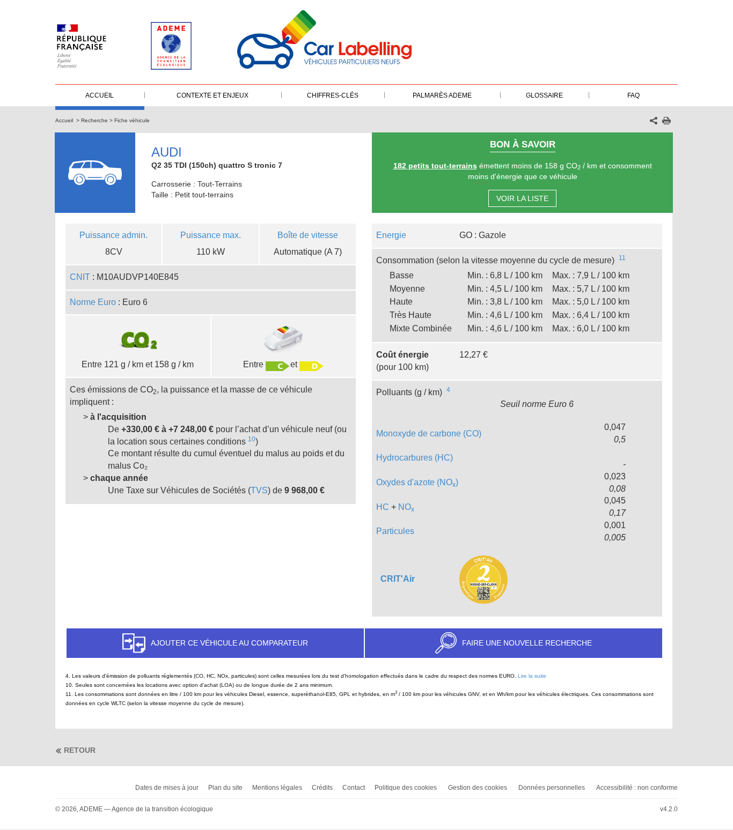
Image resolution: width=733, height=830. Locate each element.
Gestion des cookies (477, 787)
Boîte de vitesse (307, 235)
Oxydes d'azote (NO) (417, 482)
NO (406, 507)
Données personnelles (551, 787)
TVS (259, 490)
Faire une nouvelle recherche (527, 643)
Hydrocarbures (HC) (414, 457)
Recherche (94, 120)
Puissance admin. (113, 235)
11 (622, 258)
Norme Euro (93, 302)
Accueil (64, 120)
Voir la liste (522, 198)
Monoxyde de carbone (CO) (428, 433)
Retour (80, 750)
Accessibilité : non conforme (637, 787)
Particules (395, 531)
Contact (353, 787)
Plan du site (225, 787)
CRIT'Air (397, 578)
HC (382, 507)
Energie (391, 235)
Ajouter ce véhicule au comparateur (229, 643)
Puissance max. (210, 235)
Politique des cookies (406, 787)
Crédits (322, 787)
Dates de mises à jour (167, 787)
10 (251, 439)
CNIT (80, 276)
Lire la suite (532, 676)
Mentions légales (277, 787)
